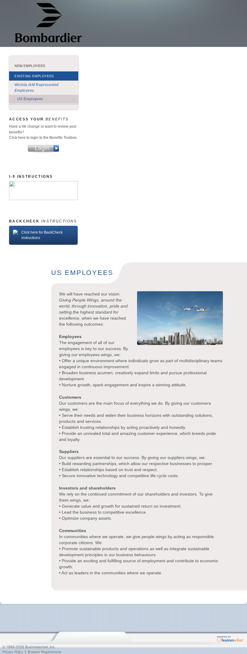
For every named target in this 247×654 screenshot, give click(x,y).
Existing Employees (34, 76)
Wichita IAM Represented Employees (36, 88)
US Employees (30, 99)
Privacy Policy (12, 651)
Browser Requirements (44, 651)
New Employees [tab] (29, 66)
